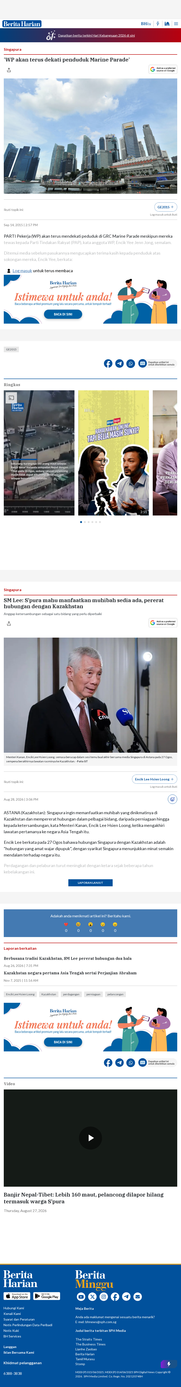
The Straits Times (88, 1339)
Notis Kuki (11, 1331)
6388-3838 (13, 1373)
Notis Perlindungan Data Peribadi (28, 1325)
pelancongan (115, 994)
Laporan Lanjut (90, 882)
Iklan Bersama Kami (19, 1352)
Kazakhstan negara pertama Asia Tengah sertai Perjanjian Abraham (70, 973)
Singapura (12, 49)
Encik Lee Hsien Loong (20, 994)
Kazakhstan (48, 994)
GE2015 (11, 349)
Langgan (10, 1347)
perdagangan (71, 994)
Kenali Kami (12, 1314)
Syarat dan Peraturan (19, 1319)
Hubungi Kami (14, 1308)
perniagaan (93, 994)
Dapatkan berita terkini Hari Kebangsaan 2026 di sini (96, 35)
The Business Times (90, 1344)
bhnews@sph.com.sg (100, 1322)
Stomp (80, 1364)
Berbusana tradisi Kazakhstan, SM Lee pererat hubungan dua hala (68, 958)
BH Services (12, 1336)
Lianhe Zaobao (86, 1349)
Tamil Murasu (85, 1359)
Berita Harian (85, 1354)
